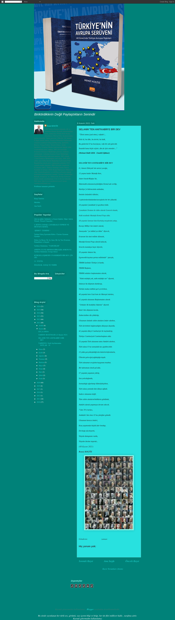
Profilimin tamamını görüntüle (44, 186)
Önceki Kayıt (132, 561)
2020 (39, 382)
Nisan (41, 369)
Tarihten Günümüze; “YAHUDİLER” (47, 246)
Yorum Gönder (88, 551)
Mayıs (41, 365)
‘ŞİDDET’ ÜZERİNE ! (42, 230)
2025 (39, 310)
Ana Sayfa (109, 561)
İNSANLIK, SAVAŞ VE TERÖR (45, 265)
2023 (39, 316)
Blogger (90, 609)
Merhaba (37, 202)
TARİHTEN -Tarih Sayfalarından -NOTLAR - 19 (50, 344)
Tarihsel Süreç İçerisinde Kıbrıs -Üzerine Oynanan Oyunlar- (51, 235)
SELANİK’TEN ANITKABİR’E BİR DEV (51, 339)
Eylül (41, 352)
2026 (39, 306)
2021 (39, 322)
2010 (39, 402)
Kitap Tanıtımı (39, 198)
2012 (39, 395)
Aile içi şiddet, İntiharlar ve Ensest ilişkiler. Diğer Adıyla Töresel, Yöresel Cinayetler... (53, 220)
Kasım (41, 329)
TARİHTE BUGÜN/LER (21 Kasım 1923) (52, 335)
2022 (39, 319)
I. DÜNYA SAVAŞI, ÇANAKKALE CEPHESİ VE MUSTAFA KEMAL (51, 226)
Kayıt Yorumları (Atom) (112, 568)
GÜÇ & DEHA (43, 331)
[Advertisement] (46, 591)
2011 (39, 399)
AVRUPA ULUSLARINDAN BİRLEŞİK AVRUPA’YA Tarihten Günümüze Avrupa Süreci (52, 250)
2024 (39, 313)
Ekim (41, 349)
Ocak (41, 378)
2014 (39, 392)
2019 (39, 386)
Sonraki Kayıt (86, 561)
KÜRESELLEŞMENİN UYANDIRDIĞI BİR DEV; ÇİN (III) (53, 256)
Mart (40, 372)
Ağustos (42, 356)
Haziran (42, 362)
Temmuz (42, 359)
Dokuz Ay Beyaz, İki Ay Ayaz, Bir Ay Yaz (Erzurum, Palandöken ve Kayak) (52, 241)
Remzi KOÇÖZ (52, 126)
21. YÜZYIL (38, 261)
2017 (39, 389)
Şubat (41, 375)
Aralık (41, 325)
